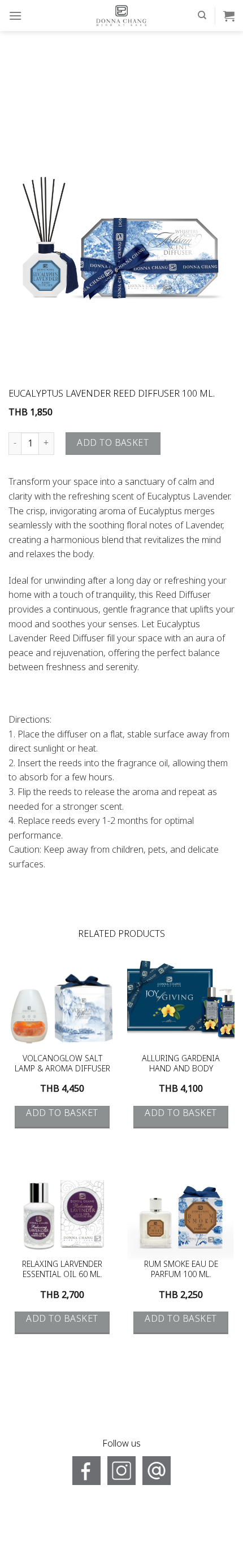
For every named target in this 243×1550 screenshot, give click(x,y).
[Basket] (229, 15)
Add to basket (113, 443)
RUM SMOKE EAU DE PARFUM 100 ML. (181, 1270)
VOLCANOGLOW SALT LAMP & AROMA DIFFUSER (62, 1064)
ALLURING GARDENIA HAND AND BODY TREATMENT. (181, 1064)
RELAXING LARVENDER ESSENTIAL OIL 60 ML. (62, 1270)
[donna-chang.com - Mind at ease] (121, 15)
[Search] (202, 15)
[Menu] (15, 15)
